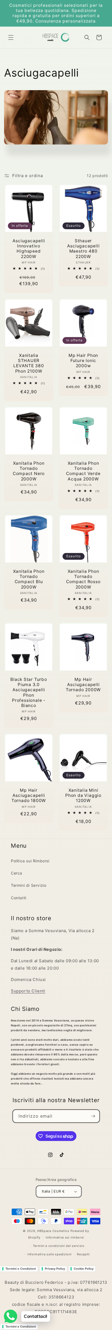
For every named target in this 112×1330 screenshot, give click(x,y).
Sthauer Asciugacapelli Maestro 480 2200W (83, 248)
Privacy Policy (55, 1269)
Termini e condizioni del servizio (59, 1246)
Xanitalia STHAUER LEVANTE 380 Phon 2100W (28, 363)
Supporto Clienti (28, 990)
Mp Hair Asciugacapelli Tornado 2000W (83, 684)
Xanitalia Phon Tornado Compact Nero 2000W (29, 471)
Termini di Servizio (28, 885)
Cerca (16, 873)
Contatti (18, 897)
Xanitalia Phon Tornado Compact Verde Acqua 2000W (83, 471)
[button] (11, 37)
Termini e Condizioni (20, 1269)
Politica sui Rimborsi (30, 861)
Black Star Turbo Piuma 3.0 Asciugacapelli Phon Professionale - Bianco (28, 692)
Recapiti (83, 1254)
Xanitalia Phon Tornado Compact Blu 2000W (29, 579)
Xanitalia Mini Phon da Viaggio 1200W (83, 795)
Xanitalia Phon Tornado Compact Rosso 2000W (83, 579)
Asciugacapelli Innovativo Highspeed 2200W (29, 248)
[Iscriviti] (93, 1116)
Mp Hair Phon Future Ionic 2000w (83, 360)
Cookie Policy (84, 1269)
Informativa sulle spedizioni (49, 1254)
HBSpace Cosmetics (53, 1231)
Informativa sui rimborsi (65, 1237)
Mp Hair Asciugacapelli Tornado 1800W (28, 795)
